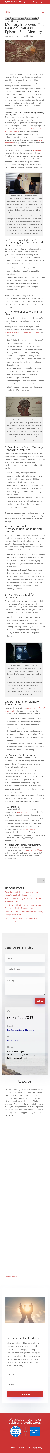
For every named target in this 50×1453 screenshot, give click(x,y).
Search (41, 880)
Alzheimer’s (37, 150)
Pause (13, 18)
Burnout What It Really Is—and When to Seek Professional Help (24, 1205)
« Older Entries (11, 1277)
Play (7, 18)
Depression (22, 1260)
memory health (23, 812)
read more (11, 1166)
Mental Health (22, 36)
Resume (21, 18)
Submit (40, 1001)
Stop (28, 18)
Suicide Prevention (22, 1262)
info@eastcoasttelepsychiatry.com (20, 1030)
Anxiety (19, 1210)
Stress (35, 1210)
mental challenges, (30, 829)
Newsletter (21, 1159)
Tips (31, 36)
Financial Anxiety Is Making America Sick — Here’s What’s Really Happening (24, 1154)
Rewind (35, 18)
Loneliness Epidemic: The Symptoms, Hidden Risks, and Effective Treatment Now (23, 1254)
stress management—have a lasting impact (22, 332)
